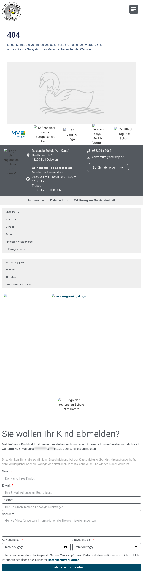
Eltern (9, 219)
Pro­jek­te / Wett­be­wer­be (19, 241)
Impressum (36, 200)
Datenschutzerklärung (64, 560)
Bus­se (9, 234)
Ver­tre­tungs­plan (15, 262)
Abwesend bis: (82, 540)
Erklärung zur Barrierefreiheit (94, 200)
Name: (6, 471)
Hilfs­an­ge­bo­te (14, 249)
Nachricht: (8, 514)
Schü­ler (10, 226)
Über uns (10, 212)
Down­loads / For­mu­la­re (18, 284)
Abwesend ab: (11, 540)
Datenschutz (59, 200)
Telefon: (7, 500)
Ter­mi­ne (10, 269)
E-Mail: (6, 485)
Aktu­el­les (11, 277)
